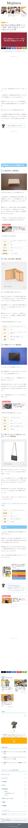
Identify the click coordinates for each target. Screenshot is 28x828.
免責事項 (19, 824)
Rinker (18, 568)
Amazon (15, 573)
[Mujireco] (14, 4)
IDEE (15, 791)
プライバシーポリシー (11, 824)
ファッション (14, 774)
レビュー (15, 795)
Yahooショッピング (18, 578)
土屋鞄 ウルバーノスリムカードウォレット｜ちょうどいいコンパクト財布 (14, 758)
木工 (14, 785)
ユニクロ (14, 778)
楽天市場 (15, 575)
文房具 (14, 781)
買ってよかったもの (14, 798)
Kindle (15, 571)
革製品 (14, 805)
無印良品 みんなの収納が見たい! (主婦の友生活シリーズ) (18, 566)
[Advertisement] (14, 72)
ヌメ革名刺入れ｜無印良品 (8, 235)
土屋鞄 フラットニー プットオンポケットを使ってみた (14, 752)
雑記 (14, 802)
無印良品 (3, 22)
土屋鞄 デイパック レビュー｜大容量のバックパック (14, 763)
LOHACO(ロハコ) (15, 793)
